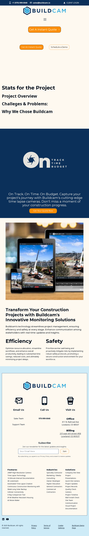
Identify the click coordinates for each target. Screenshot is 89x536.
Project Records (71, 486)
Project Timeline (71, 495)
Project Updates (71, 484)
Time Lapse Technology (17, 475)
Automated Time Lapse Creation (20, 484)
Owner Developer (53, 481)
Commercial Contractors (51, 490)
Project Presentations (70, 476)
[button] (44, 24)
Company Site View (72, 473)
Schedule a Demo (59, 47)
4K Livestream (13, 481)
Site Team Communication (71, 501)
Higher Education (53, 484)
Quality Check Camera (70, 490)
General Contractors (54, 486)
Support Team (18, 424)
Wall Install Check (72, 497)
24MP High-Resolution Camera (19, 473)
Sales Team (19, 418)
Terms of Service (47, 526)
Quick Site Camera (72, 481)
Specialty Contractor (54, 473)
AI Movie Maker (14, 500)
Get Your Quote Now (43, 211)
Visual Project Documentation (71, 507)
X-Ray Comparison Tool (16, 495)
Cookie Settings (61, 526)
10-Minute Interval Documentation (21, 478)
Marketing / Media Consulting (54, 476)
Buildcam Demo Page (78, 526)
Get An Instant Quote (31, 47)
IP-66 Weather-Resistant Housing (20, 497)
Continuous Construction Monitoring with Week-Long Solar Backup (24, 487)
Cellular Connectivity (16, 492)
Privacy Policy (34, 526)
